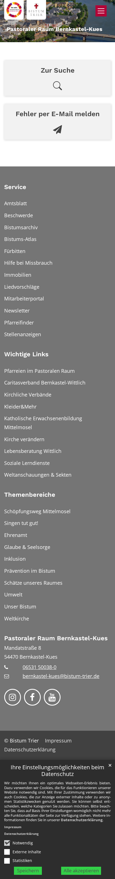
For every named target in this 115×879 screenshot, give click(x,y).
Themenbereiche (29, 494)
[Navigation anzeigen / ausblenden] (101, 10)
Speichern (28, 870)
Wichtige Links (26, 354)
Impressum (12, 827)
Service (15, 186)
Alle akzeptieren (81, 870)
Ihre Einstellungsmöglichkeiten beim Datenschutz (57, 771)
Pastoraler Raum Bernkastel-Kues (56, 638)
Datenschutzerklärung (81, 819)
